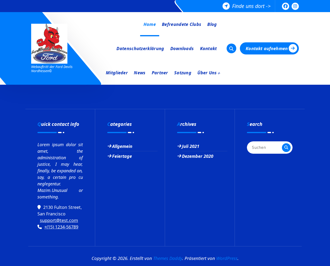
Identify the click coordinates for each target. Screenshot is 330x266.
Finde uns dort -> (251, 5)
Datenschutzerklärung (140, 48)
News (139, 73)
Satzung (182, 73)
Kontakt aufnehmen (267, 48)
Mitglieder (117, 73)
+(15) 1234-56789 (61, 227)
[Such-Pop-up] (231, 48)
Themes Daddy (167, 258)
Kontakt (208, 48)
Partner (160, 73)
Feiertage (122, 156)
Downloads (182, 48)
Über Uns (207, 73)
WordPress (226, 258)
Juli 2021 (190, 146)
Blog (212, 24)
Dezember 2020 (197, 156)
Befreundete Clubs (181, 24)
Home (149, 24)
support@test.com (59, 220)
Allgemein (122, 146)
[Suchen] (286, 147)
